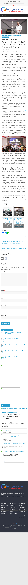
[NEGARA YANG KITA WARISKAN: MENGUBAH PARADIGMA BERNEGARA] (14, 408)
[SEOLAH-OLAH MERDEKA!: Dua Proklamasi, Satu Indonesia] (13, 443)
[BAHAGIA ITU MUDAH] (6, 430)
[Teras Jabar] (2, 15)
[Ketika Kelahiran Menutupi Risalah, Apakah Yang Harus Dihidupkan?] (13, 435)
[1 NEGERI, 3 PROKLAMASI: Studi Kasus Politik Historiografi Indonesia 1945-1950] (13, 451)
